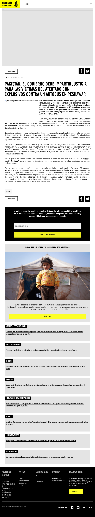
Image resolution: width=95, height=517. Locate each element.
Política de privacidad (6, 496)
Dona (21, 478)
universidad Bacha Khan (64, 170)
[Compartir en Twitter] (87, 71)
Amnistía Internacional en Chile (8, 484)
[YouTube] (90, 507)
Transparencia (7, 488)
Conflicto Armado (12, 435)
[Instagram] (78, 507)
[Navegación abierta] (91, 4)
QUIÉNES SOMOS (6, 473)
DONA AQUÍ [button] (47, 317)
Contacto (39, 482)
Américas (9, 361)
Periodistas (56, 478)
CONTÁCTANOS (42, 473)
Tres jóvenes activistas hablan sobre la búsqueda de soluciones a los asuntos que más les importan (39, 457)
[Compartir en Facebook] (81, 71)
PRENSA (56, 471)
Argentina (9, 379)
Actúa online (24, 481)
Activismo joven (11, 451)
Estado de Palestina (13, 345)
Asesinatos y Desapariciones (16, 326)
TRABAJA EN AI (76, 491)
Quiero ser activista (23, 484)
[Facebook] (72, 507)
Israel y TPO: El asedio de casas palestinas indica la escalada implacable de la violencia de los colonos (41, 441)
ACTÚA (22, 471)
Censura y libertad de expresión (18, 398)
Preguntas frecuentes (6, 491)
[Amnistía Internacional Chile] (10, 4)
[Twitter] (84, 507)
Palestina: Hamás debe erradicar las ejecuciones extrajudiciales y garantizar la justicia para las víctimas (41, 350)
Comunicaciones (58, 481)
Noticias (8, 191)
